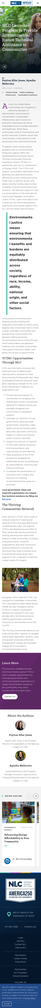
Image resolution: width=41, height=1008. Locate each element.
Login (20, 938)
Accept (7, 1004)
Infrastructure (11, 95)
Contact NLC (20, 944)
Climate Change (11, 92)
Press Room (20, 962)
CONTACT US (10, 696)
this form (6, 499)
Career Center (20, 958)
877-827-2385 (11, 927)
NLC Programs (20, 973)
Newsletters (20, 955)
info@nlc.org (30, 927)
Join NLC (20, 941)
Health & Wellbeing (26, 92)
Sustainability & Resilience (27, 95)
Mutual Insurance (20, 976)
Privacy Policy (30, 998)
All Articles (9, 19)
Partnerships (20, 969)
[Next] (36, 796)
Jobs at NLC (20, 948)
